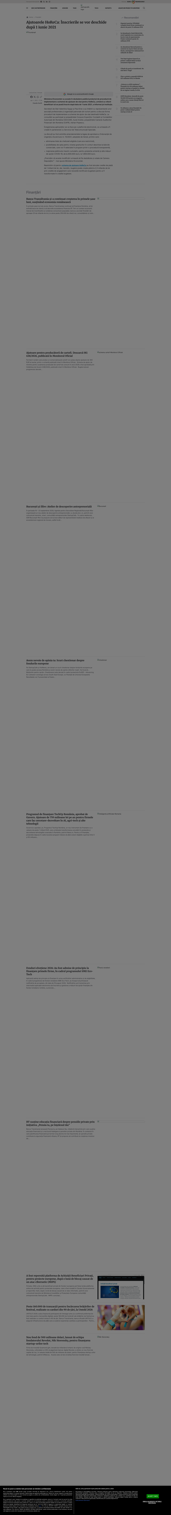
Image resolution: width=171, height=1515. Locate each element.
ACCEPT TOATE (153, 1496)
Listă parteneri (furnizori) (83, 1500)
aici (40, 1506)
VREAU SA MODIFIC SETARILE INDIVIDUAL (152, 1502)
